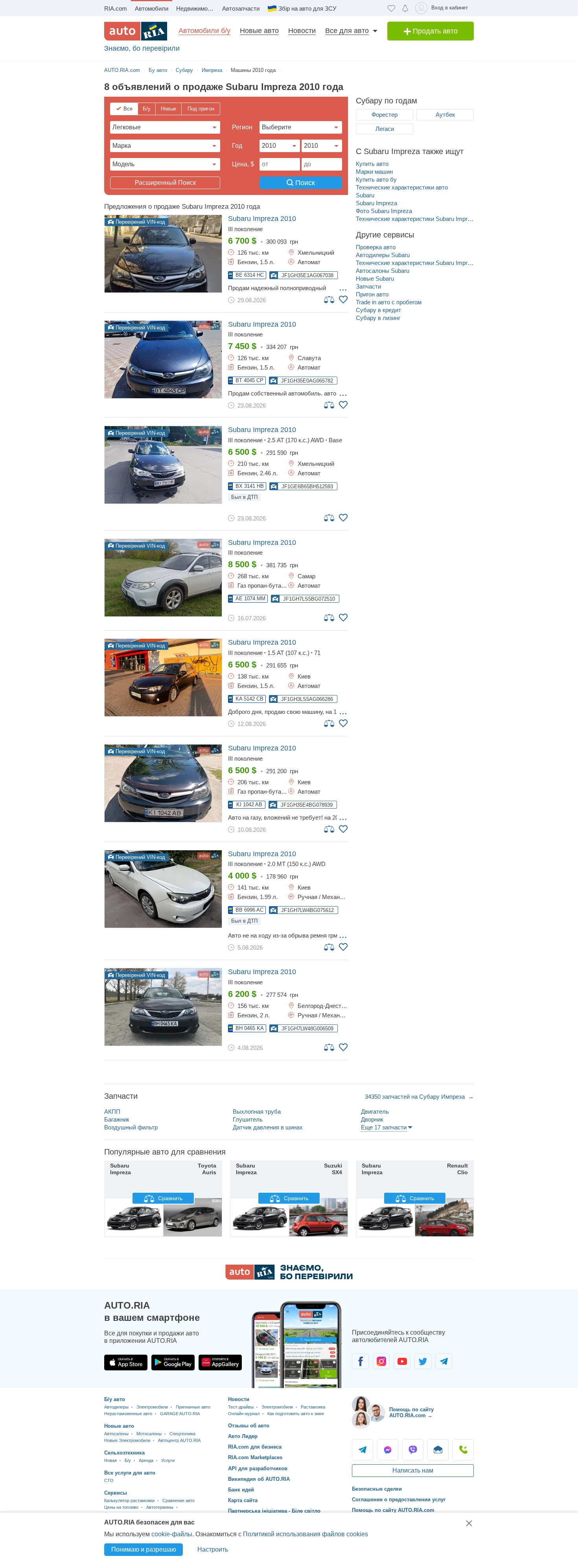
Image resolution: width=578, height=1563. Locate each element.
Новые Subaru (375, 278)
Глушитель (248, 1119)
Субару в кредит (378, 310)
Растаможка (313, 1407)
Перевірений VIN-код (139, 222)
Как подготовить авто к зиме (295, 1413)
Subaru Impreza (376, 203)
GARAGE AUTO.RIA (180, 1413)
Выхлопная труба (257, 1111)
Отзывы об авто (248, 1426)
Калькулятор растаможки (129, 1500)
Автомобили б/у (204, 31)
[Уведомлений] (405, 8)
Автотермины (159, 1507)
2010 (262, 218)
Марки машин (374, 171)
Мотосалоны (149, 1433)
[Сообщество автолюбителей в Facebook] (360, 1361)
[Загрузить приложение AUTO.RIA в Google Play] (173, 1362)
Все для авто (347, 31)
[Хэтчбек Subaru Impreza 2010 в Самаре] (163, 578)
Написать (438, 1449)
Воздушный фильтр (131, 1127)
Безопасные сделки (377, 1489)
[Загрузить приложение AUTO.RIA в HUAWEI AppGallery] (220, 1362)
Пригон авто (372, 294)
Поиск (304, 183)
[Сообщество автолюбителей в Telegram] (443, 1361)
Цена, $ (243, 164)
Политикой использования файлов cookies (305, 1534)
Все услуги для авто (129, 1473)
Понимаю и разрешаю (143, 1549)
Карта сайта (243, 1500)
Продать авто (434, 31)
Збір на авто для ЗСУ (307, 8)
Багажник (116, 1119)
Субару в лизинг (378, 317)
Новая (110, 1460)
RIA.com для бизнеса (255, 1447)
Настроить (212, 1549)
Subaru (365, 195)
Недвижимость (196, 8)
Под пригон (201, 109)
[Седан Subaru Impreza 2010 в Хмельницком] (163, 465)
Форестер (385, 114)
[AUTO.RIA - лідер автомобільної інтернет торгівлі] (135, 31)
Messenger (387, 1449)
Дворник (372, 1119)
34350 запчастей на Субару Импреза (415, 1096)
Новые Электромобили (127, 1440)
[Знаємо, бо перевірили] (289, 1277)
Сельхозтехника (124, 1453)
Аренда (146, 1460)
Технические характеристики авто (402, 187)
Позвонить (463, 1449)
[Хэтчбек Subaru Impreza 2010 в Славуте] (163, 359)
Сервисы (115, 1493)
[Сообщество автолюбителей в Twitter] (422, 1361)
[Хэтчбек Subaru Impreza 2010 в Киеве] (163, 677)
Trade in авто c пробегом (389, 302)
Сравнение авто (178, 1500)
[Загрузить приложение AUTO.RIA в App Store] (125, 1362)
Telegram (362, 1449)
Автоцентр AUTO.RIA (179, 1440)
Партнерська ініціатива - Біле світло (274, 1511)
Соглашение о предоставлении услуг (398, 1499)
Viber (412, 1449)
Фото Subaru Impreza (384, 211)
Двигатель (375, 1111)
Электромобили (152, 1407)
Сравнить (169, 1198)
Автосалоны (116, 1433)
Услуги (168, 1460)
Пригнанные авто (193, 1407)
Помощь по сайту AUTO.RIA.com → (411, 1413)
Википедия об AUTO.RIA (259, 1479)
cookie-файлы (171, 1534)
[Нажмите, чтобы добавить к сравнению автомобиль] (329, 299)
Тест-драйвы (241, 1407)
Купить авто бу (376, 179)
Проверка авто (376, 247)
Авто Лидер (243, 1436)
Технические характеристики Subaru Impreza (416, 218)
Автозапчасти (241, 8)
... (343, 287)
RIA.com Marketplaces (255, 1457)
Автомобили (151, 8)
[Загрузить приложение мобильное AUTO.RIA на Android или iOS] (297, 1344)
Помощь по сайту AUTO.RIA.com (393, 1510)
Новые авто (259, 31)
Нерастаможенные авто (128, 1413)
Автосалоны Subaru (382, 270)
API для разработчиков (257, 1468)
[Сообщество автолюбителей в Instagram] (381, 1361)
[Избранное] (391, 8)
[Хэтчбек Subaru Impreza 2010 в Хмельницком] (163, 254)
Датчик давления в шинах (268, 1127)
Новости (302, 31)
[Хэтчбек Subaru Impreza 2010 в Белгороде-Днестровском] (163, 1007)
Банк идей (241, 1490)
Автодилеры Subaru (383, 255)
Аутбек (445, 114)
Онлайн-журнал (244, 1413)
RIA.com (115, 8)
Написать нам (412, 1470)
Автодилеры (116, 1407)
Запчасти (368, 286)
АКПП (112, 1111)
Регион (242, 127)
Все (128, 109)
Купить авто (372, 163)
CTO (109, 1480)
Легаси (385, 128)
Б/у (147, 109)
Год (237, 145)
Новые (168, 109)
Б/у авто (114, 1399)
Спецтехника (182, 1433)
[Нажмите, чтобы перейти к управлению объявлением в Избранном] (343, 299)
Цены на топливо (121, 1507)
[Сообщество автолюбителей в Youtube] (402, 1361)
